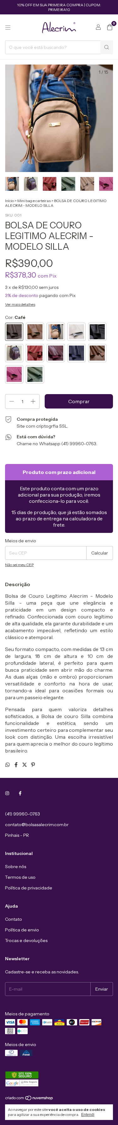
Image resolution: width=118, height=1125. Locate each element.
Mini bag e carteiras (34, 200)
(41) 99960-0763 (22, 814)
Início (9, 200)
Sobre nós (15, 866)
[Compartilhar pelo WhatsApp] (8, 765)
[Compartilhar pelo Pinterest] (33, 765)
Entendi (87, 1114)
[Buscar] (106, 47)
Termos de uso (20, 877)
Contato (13, 919)
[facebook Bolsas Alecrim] (20, 793)
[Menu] (8, 27)
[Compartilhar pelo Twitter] (25, 765)
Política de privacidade (28, 888)
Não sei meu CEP (19, 564)
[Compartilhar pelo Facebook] (17, 765)
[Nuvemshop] (29, 1099)
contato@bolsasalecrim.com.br (37, 824)
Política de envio (22, 930)
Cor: (15, 317)
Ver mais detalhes (20, 304)
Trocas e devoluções (26, 940)
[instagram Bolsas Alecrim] (7, 793)
